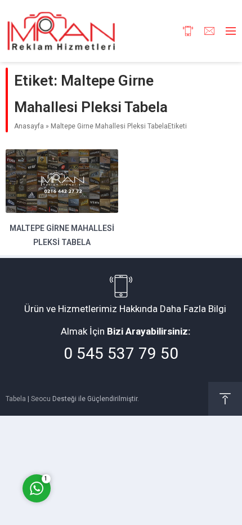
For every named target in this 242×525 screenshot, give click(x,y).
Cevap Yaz (107, 442)
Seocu (41, 399)
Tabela (16, 399)
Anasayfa (29, 126)
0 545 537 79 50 (121, 353)
